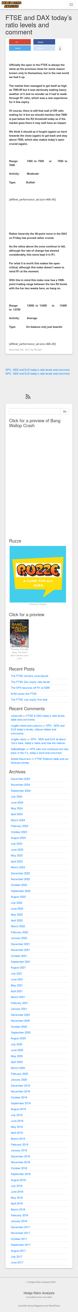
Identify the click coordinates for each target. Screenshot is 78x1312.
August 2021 (18, 967)
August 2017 (18, 1251)
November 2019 (20, 1091)
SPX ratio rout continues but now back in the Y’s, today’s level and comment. (39, 751)
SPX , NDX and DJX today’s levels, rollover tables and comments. (37, 729)
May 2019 (17, 1127)
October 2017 (19, 1239)
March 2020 (18, 1068)
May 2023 (17, 855)
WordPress (54, 1305)
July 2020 (16, 1044)
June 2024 (17, 802)
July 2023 (16, 843)
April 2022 (17, 920)
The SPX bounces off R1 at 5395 (30, 687)
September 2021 (20, 961)
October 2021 (19, 956)
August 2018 (18, 1180)
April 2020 (17, 1062)
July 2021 (16, 973)
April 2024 (17, 814)
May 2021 (17, 985)
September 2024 (20, 790)
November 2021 (20, 950)
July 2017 (16, 1256)
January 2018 (19, 1221)
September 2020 (20, 1032)
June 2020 (17, 1050)
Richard (38, 349)
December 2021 (20, 944)
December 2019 (20, 1085)
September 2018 (20, 1174)
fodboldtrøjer (18, 749)
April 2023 (17, 861)
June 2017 (17, 1262)
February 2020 (19, 1074)
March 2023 (18, 867)
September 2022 (20, 891)
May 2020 (17, 1056)
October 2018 (19, 1168)
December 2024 (20, 779)
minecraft (16, 715)
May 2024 (17, 808)
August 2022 (18, 896)
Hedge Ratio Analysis (39, 1293)
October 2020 (19, 1026)
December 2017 (20, 1227)
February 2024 (19, 826)
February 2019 (19, 1144)
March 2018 (18, 1209)
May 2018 (17, 1197)
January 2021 (19, 1009)
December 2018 (20, 1156)
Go (65, 411)
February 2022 (19, 932)
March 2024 (18, 820)
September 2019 (20, 1103)
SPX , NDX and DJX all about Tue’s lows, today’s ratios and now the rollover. (38, 741)
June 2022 (17, 908)
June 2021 (17, 979)
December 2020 (20, 1015)
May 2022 (17, 914)
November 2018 (20, 1162)
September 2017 (20, 1245)
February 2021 (19, 1003)
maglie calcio (18, 739)
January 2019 (19, 1150)
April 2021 (17, 991)
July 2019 (16, 1115)
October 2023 (19, 832)
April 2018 (17, 1203)
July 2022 (16, 903)
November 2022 (20, 879)
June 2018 (17, 1191)
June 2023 (17, 849)
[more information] (60, 48)
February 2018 (19, 1215)
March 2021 (18, 997)
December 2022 (20, 873)
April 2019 (17, 1132)
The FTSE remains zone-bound (29, 676)
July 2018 (16, 1186)
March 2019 (18, 1138)
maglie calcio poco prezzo (26, 725)
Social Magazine (36, 1305)
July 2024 (16, 796)
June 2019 (17, 1121)
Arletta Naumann (21, 759)
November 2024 (20, 784)
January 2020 (19, 1079)
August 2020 (18, 1038)
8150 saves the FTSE (24, 693)
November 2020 (20, 1020)
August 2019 (18, 1109)
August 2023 (18, 838)
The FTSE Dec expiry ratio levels (30, 682)
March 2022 (18, 926)
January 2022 (19, 938)
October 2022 (19, 885)
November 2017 (20, 1233)
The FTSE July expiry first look (29, 699)
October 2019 (19, 1097)
